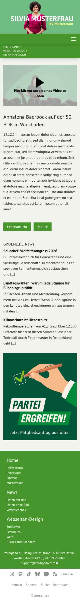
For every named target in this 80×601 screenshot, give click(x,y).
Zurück (42, 226)
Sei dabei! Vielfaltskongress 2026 (30, 250)
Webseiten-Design (14, 50)
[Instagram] (12, 574)
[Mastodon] (20, 574)
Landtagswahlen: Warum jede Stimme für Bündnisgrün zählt (36, 285)
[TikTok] (29, 574)
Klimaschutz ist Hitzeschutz (25, 319)
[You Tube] (46, 574)
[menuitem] (17, 584)
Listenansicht (17, 226)
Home (12, 460)
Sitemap (31, 585)
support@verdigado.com (38, 563)
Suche (45, 585)
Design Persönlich (14, 54)
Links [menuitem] (65, 574)
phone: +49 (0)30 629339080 (44, 558)
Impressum (60, 585)
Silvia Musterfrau (42, 18)
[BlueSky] (37, 574)
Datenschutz (40, 595)
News (12, 492)
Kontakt (17, 585)
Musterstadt (11, 46)
